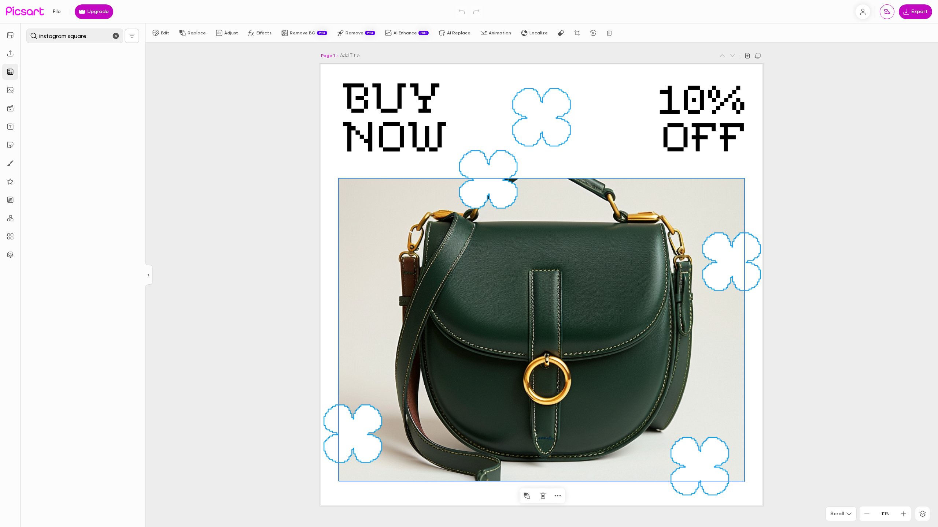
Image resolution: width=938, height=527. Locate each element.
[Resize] (10, 35)
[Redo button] (476, 12)
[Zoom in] (903, 514)
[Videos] (10, 108)
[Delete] (609, 33)
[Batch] (10, 255)
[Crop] (577, 33)
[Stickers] (10, 145)
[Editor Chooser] (149, 275)
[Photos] (10, 90)
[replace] (527, 496)
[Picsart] (25, 11)
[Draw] (10, 163)
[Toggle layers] (922, 514)
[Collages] (10, 236)
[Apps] (10, 218)
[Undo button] (462, 12)
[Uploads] (10, 53)
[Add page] (747, 55)
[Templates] (10, 72)
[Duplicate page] (757, 55)
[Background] (10, 200)
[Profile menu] (863, 11)
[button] (469, 263)
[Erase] (561, 33)
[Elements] (10, 181)
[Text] (10, 127)
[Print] (887, 11)
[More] (557, 496)
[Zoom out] (867, 514)
